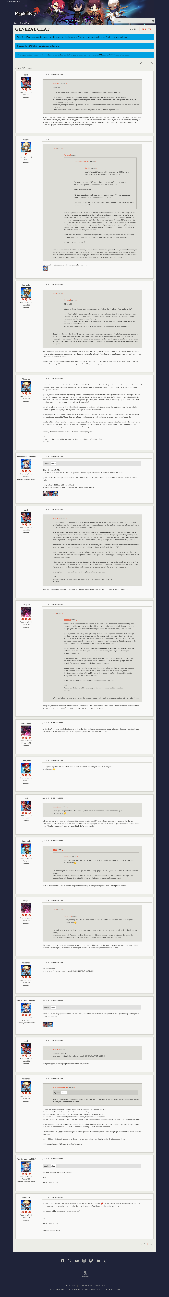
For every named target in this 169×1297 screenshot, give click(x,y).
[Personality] (29, 89)
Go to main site (12, 1)
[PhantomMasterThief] (45, 268)
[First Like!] (26, 154)
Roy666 (88, 168)
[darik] (26, 82)
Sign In (132, 29)
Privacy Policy (85, 1285)
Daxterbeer (26, 723)
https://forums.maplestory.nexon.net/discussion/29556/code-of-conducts (100, 54)
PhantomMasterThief (82, 161)
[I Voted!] (22, 89)
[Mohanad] (26, 386)
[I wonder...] (26, 89)
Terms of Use (101, 1285)
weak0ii (26, 139)
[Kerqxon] (26, 612)
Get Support (70, 1285)
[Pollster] (29, 393)
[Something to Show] (22, 299)
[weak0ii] (26, 147)
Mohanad (56, 83)
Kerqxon (26, 604)
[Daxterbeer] (26, 731)
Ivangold (26, 284)
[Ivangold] (26, 292)
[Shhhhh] (26, 299)
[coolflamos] (45, 493)
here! (57, 46)
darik (26, 74)
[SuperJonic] (26, 768)
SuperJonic (26, 760)
